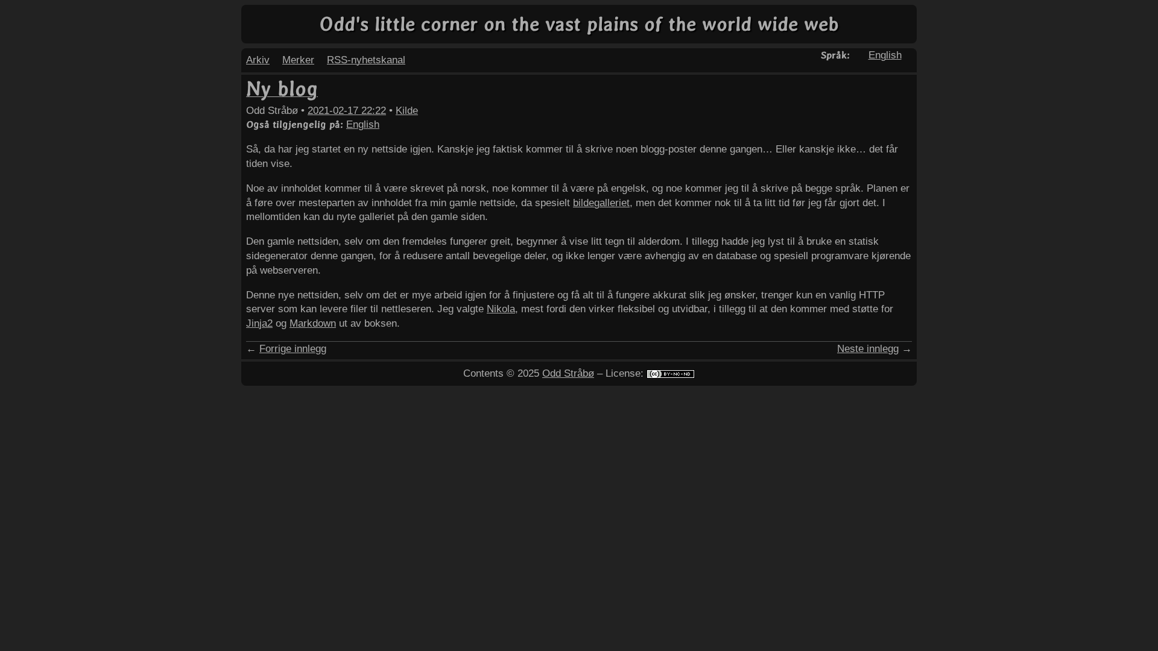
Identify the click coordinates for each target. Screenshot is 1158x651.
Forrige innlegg (292, 348)
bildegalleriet (601, 203)
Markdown (313, 323)
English (885, 55)
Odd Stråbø (568, 373)
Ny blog (282, 89)
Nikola (501, 309)
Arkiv (258, 60)
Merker (298, 60)
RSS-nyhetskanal (366, 60)
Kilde (407, 110)
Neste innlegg (868, 348)
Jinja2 (259, 323)
